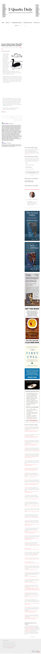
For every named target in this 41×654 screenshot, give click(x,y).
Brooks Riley (26, 542)
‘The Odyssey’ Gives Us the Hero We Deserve (31, 464)
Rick (25, 552)
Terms (31, 175)
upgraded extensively (29, 628)
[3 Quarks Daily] (20, 13)
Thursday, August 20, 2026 (33, 569)
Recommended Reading (16, 22)
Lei (25, 495)
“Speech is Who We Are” (28, 450)
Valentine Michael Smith (28, 607)
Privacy (34, 175)
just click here (27, 154)
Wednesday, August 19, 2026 (33, 596)
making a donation (10, 647)
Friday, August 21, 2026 (28, 539)
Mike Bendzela (27, 535)
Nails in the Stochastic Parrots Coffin (30, 603)
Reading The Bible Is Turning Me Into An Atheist (31, 456)
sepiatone (26, 599)
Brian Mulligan (27, 473)
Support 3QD (36, 22)
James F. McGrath (27, 520)
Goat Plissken (27, 585)
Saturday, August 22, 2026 (28, 492)
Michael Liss (26, 468)
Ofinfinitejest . (27, 460)
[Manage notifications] (38, 652)
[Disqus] (11, 134)
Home (3, 22)
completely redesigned (32, 626)
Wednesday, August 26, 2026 (33, 431)
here (5, 111)
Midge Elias (26, 615)
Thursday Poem (27, 555)
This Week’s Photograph (28, 545)
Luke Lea (26, 453)
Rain (25, 528)
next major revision (27, 629)
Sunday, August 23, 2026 (33, 484)
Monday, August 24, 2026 (28, 465)
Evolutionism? (27, 569)
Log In (16, 25)
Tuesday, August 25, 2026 (32, 445)
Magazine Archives (27, 22)
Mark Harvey (26, 426)
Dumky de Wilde (28, 631)
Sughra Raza (26, 548)
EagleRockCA (26, 487)
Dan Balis (34, 628)
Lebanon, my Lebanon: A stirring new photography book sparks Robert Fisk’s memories (12, 117)
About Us (8, 22)
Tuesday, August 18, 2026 (31, 618)
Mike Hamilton (27, 440)
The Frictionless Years (28, 505)
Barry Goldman (27, 572)
